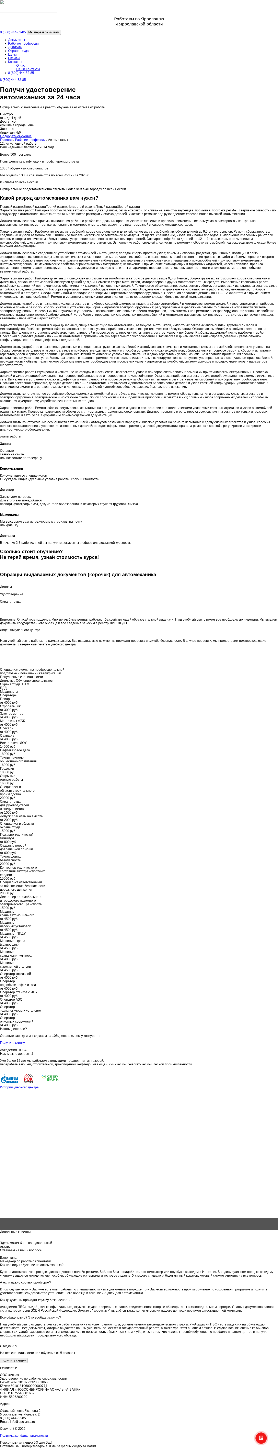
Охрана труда (18, 51)
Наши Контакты (28, 69)
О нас (20, 65)
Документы (16, 40)
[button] (139, 1208)
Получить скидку (12, 1042)
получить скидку (14, 1360)
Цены (12, 54)
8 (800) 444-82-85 (13, 32)
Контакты (15, 62)
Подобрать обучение (16, 136)
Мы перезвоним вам (43, 32)
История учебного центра (19, 1087)
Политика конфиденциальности (24, 1435)
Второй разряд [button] (35, 206)
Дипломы (15, 47)
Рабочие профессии (23, 43)
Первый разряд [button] (12, 206)
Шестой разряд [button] (128, 206)
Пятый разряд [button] (106, 206)
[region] (139, 1159)
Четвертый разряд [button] (81, 206)
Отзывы (14, 58)
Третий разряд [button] (57, 206)
